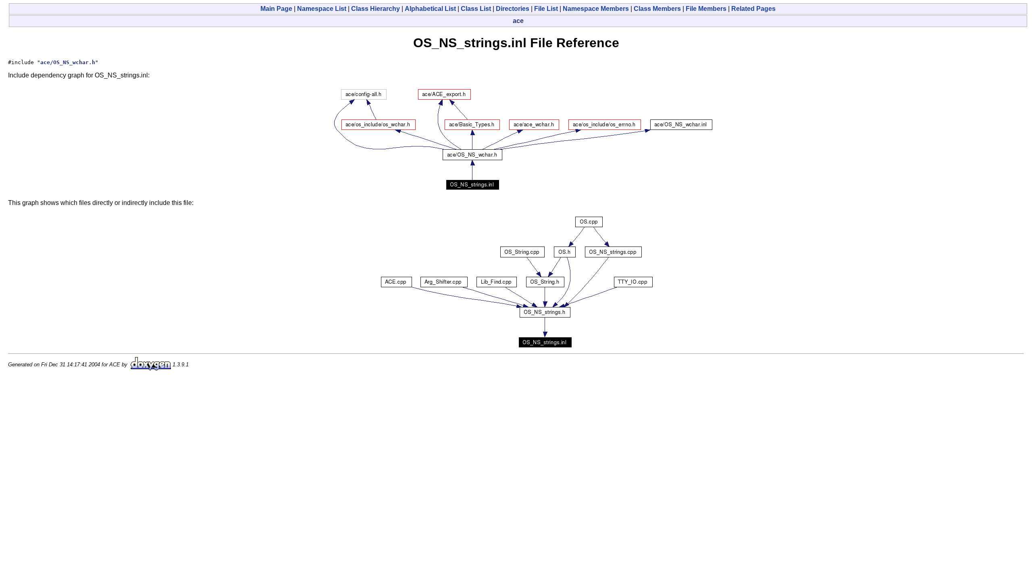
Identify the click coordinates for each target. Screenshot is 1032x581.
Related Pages (753, 8)
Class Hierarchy (375, 8)
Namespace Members (596, 8)
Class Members (657, 8)
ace (518, 20)
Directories (512, 8)
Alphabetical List (430, 8)
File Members (706, 8)
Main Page (276, 8)
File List (546, 8)
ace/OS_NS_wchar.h (67, 62)
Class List (476, 8)
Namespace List (321, 8)
